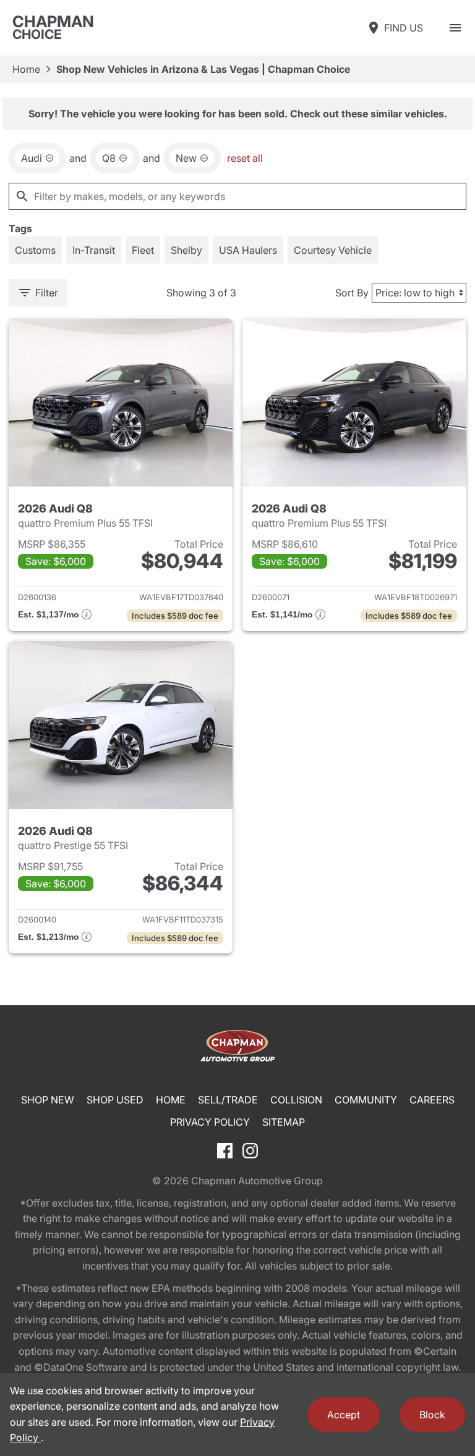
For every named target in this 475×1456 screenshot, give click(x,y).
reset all (245, 158)
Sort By (352, 293)
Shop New (47, 1100)
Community (366, 1100)
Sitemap (283, 1122)
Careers (432, 1100)
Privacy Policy (210, 1122)
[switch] (455, 28)
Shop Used (115, 1100)
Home (26, 69)
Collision (296, 1100)
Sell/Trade (228, 1100)
